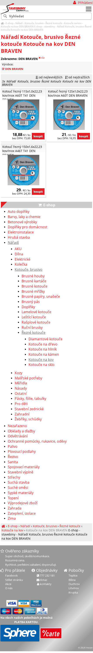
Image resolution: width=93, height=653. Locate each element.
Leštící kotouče (34, 317)
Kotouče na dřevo (43, 344)
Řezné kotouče (54, 23)
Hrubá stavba (19, 238)
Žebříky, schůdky (28, 419)
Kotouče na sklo (42, 365)
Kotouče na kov (73, 23)
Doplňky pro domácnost (27, 227)
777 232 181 (47, 575)
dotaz (43, 580)
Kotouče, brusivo (34, 23)
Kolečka (21, 264)
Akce (8, 584)
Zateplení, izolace (22, 514)
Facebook (11, 575)
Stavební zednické (29, 409)
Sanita (13, 462)
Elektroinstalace (21, 232)
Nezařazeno (17, 426)
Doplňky (28, 307)
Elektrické (22, 259)
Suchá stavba (18, 482)
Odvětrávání (18, 436)
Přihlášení (85, 2)
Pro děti (21, 404)
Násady (21, 388)
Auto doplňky (18, 212)
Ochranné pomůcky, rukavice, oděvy (37, 441)
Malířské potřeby (28, 378)
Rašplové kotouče (36, 322)
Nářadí (19, 23)
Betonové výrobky (22, 222)
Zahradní (22, 414)
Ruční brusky (32, 328)
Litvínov (74, 588)
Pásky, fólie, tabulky (30, 399)
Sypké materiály (21, 493)
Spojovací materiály (24, 467)
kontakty (45, 584)
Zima (12, 519)
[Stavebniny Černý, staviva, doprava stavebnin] (2, 23)
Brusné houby (33, 276)
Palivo (13, 447)
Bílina (72, 580)
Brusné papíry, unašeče (41, 297)
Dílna (19, 254)
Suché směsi (18, 488)
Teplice (73, 575)
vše (42, 58)
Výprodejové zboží (22, 503)
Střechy (14, 477)
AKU (18, 249)
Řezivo (13, 457)
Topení (13, 498)
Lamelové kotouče (36, 312)
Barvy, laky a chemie (24, 217)
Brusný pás (31, 302)
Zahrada (14, 508)
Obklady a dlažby (21, 431)
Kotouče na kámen (44, 355)
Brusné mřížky (33, 292)
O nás (9, 588)
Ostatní (21, 394)
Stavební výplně (20, 472)
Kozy (18, 373)
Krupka (73, 592)
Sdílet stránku (14, 580)
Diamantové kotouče (46, 339)
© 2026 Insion (85, 647)
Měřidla (21, 383)
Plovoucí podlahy (22, 452)
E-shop (9, 23)
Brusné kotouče (34, 286)
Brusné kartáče (34, 281)
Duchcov (74, 584)
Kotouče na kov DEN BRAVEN (17, 26)
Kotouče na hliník (43, 349)
